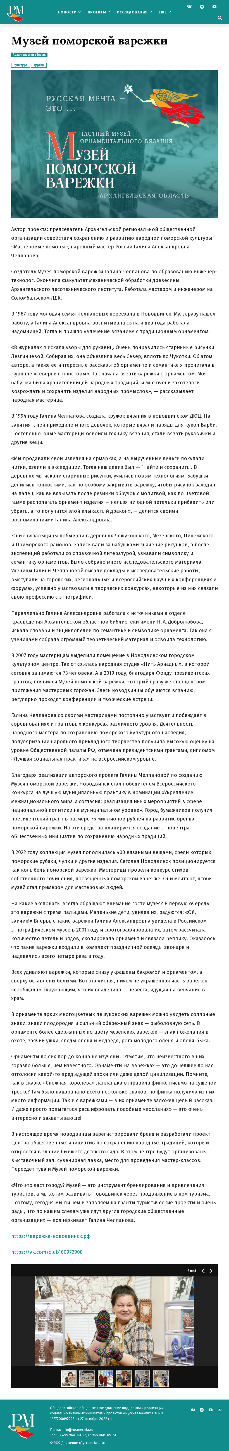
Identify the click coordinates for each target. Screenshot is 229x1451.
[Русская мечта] (24, 12)
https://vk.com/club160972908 (47, 1252)
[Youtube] (214, 7)
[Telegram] (202, 7)
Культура (20, 65)
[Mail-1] (219, 1409)
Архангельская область (29, 55)
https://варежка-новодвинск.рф (51, 1236)
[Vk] (189, 7)
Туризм (38, 65)
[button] (220, 18)
